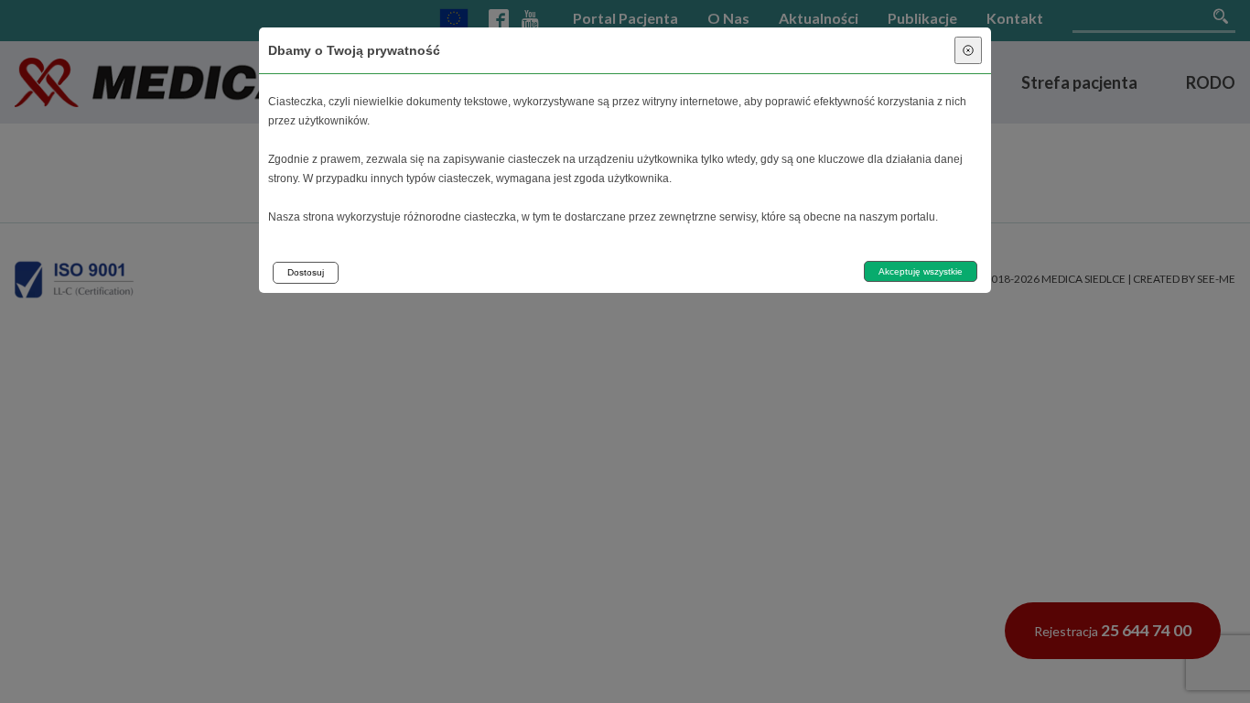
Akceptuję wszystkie (920, 271)
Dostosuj (305, 272)
